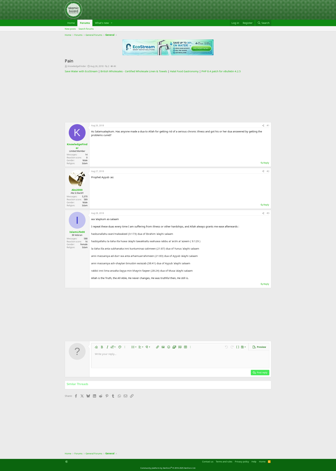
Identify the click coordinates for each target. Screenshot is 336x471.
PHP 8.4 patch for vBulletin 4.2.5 (221, 71)
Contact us (207, 461)
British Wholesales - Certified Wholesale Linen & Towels (133, 71)
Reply (266, 162)
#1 (268, 125)
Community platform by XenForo (168, 468)
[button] (111, 23)
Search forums (86, 28)
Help (253, 461)
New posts (70, 28)
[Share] (263, 126)
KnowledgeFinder (77, 66)
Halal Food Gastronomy (184, 71)
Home (71, 23)
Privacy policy (242, 461)
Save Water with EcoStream (81, 71)
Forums (85, 23)
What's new (102, 23)
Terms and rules (224, 461)
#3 (268, 213)
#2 (268, 171)
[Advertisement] (168, 97)
